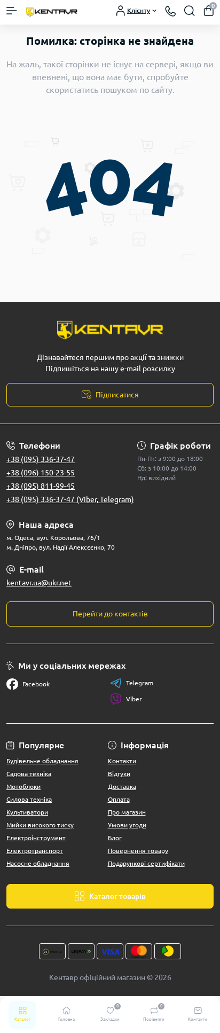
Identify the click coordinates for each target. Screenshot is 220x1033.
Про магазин (127, 812)
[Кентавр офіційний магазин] (110, 329)
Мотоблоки (23, 786)
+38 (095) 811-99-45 (40, 486)
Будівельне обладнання (42, 760)
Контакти (122, 760)
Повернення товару (138, 850)
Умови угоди (127, 824)
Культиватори (27, 812)
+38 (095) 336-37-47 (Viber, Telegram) (70, 499)
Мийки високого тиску (40, 824)
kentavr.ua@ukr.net (39, 582)
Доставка (122, 786)
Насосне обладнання (37, 863)
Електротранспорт (34, 850)
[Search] (189, 10)
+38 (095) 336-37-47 (40, 459)
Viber (134, 698)
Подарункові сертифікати (146, 863)
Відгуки (119, 773)
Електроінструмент (36, 837)
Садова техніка (28, 773)
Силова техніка (29, 799)
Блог (115, 837)
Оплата (119, 799)
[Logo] (52, 11)
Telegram (139, 682)
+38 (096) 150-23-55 (40, 472)
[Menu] (11, 10)
